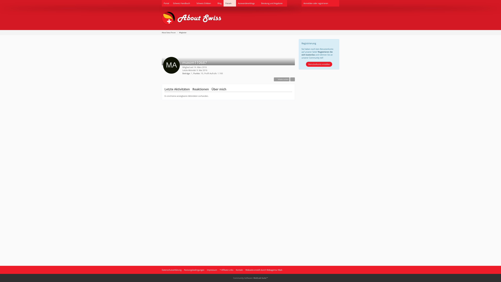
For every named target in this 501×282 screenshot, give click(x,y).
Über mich (218, 89)
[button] (282, 79)
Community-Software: (250, 278)
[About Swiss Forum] (250, 18)
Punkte (196, 73)
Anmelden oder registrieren (315, 3)
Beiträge (186, 73)
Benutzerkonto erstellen (319, 64)
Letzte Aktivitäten (177, 89)
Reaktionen (200, 89)
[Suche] (334, 3)
